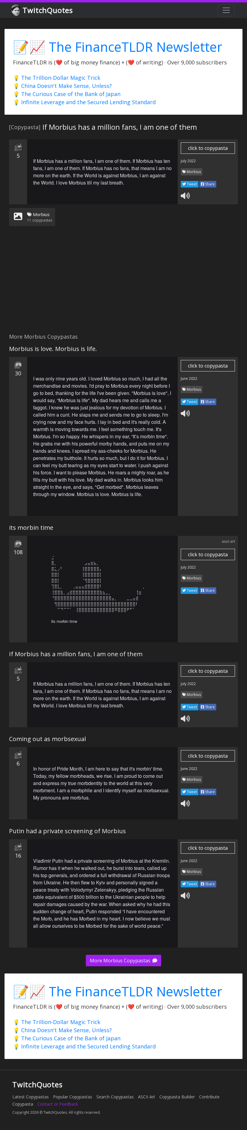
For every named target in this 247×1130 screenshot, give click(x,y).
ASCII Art (146, 1097)
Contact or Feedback (57, 1104)
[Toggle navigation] (226, 10)
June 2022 (189, 378)
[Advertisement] (123, 283)
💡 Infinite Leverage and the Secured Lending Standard (84, 102)
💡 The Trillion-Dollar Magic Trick (56, 77)
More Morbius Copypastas (121, 960)
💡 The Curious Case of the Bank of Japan (66, 94)
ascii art (228, 541)
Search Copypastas (115, 1097)
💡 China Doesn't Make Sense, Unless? (62, 85)
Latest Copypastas (30, 1097)
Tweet (191, 184)
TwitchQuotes (48, 10)
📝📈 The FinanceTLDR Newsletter (117, 47)
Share (209, 184)
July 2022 (188, 160)
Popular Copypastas (72, 1097)
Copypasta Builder (177, 1097)
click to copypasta (208, 148)
